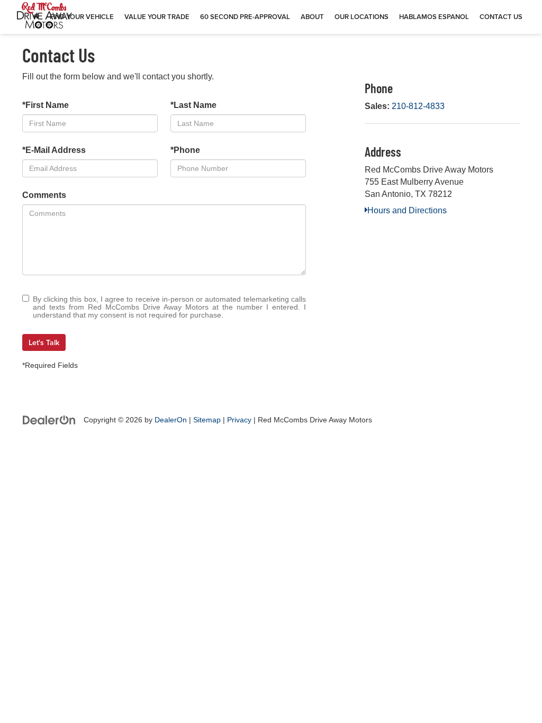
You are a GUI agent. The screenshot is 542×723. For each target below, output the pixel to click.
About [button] (312, 17)
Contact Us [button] (501, 17)
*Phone (185, 150)
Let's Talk (44, 342)
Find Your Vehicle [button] (82, 17)
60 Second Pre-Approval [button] (245, 17)
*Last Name (193, 105)
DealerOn (171, 420)
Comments (44, 195)
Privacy (239, 420)
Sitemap (207, 420)
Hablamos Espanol (434, 17)
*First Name (45, 105)
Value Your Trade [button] (156, 17)
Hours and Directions (407, 210)
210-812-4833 (418, 106)
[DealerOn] (49, 419)
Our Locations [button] (362, 17)
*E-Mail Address (54, 150)
